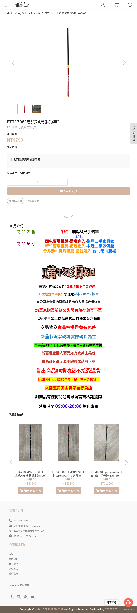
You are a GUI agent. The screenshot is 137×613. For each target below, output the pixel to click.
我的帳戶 (13, 563)
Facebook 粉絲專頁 (19, 585)
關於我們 (13, 559)
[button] (124, 63)
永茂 (100, 246)
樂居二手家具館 (100, 241)
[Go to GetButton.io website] (128, 609)
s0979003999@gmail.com (27, 525)
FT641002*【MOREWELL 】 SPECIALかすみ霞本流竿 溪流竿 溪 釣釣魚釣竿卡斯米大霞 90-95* (68, 473)
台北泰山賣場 (104, 251)
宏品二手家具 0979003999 (50, 609)
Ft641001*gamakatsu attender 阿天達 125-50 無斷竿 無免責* (106, 473)
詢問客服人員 (68, 191)
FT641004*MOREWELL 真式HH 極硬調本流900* (30, 473)
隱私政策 (13, 573)
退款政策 (13, 568)
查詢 (11, 554)
